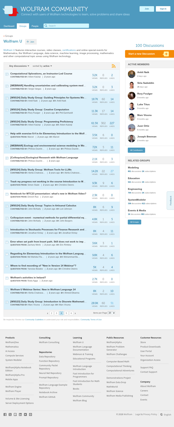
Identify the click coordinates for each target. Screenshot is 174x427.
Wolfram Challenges (117, 354)
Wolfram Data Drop (116, 382)
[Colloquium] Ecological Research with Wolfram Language (44, 157)
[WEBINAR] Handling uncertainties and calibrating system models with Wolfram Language (62, 85)
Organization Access (150, 359)
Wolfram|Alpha (114, 342)
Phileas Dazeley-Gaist (37, 149)
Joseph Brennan (146, 136)
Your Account (147, 355)
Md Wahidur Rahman (36, 257)
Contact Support (148, 371)
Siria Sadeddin (145, 83)
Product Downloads (150, 346)
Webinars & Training (83, 354)
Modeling (133, 167)
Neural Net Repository (50, 373)
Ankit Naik (33, 101)
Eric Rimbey (65, 245)
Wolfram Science (115, 391)
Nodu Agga (33, 281)
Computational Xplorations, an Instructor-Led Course (41, 73)
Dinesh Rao (33, 197)
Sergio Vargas (34, 89)
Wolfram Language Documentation (82, 348)
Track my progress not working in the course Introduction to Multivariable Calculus (58, 181)
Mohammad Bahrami (72, 257)
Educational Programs (84, 358)
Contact (144, 395)
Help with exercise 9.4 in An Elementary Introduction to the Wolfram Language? (56, 133)
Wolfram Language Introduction (82, 368)
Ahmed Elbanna (71, 293)
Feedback (171, 200)
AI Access (10, 351)
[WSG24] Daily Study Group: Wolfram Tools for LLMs (41, 169)
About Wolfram (148, 386)
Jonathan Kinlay (35, 233)
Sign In (163, 9)
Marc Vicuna (34, 305)
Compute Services (14, 355)
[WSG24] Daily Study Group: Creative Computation (39, 109)
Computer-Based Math (118, 361)
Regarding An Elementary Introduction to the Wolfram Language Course (52, 253)
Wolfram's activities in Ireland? (28, 277)
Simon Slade (33, 185)
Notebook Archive (48, 392)
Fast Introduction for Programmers (83, 375)
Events (143, 399)
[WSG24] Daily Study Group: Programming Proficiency (41, 121)
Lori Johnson (66, 209)
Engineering (135, 189)
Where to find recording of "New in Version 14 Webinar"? (43, 265)
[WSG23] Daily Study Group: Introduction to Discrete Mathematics (48, 301)
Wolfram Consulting (49, 342)
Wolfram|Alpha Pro (15, 374)
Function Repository (49, 360)
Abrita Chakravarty (36, 173)
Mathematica (12, 346)
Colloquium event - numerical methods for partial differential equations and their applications (64, 217)
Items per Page (100, 313)
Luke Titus (143, 104)
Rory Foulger (34, 113)
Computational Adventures (120, 370)
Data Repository (47, 356)
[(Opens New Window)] (114, 66)
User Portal (146, 351)
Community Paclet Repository (48, 367)
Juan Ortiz (143, 125)
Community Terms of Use (91, 320)
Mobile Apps (11, 379)
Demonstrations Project (119, 377)
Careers (144, 390)
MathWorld (112, 386)
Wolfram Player (13, 391)
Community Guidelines (34, 320)
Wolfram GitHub (47, 396)
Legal (138, 414)
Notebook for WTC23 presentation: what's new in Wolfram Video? (48, 193)
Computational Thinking (119, 366)
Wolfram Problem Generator (116, 348)
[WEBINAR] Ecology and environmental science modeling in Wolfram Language (56, 145)
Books (76, 388)
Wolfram (128, 414)
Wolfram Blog (80, 400)
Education (134, 178)
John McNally (34, 209)
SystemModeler (137, 199)
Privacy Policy (150, 414)
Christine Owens (66, 185)
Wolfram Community (83, 396)
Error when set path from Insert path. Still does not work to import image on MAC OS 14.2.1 (63, 241)
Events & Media (137, 210)
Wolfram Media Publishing (120, 395)
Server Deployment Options (19, 403)
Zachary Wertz (34, 245)
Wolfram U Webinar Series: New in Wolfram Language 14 (43, 289)
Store (143, 342)
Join (147, 9)
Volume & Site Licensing (17, 398)
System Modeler (13, 359)
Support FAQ (146, 367)
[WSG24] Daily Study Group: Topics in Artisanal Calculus (43, 205)
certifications (69, 50)
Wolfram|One (12, 342)
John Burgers (66, 221)
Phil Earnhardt (66, 113)
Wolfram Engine (13, 386)
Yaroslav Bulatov (35, 269)
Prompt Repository (48, 377)
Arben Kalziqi (34, 77)
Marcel (31, 137)
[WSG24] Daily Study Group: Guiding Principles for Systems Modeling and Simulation (60, 97)
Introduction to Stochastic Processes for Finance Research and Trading (52, 229)
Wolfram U (9, 50)
